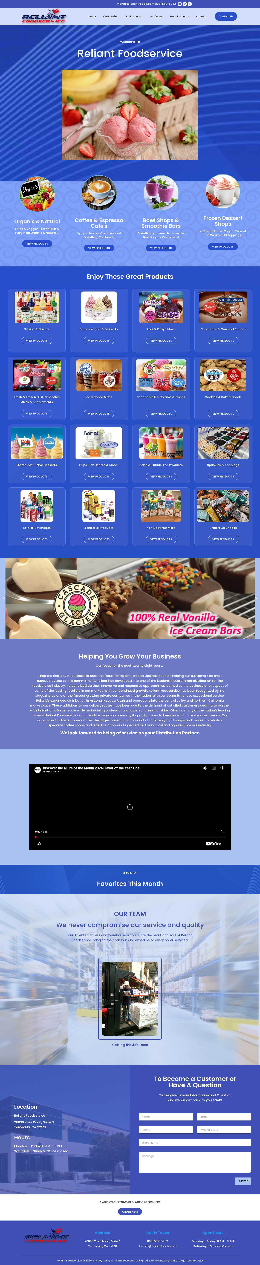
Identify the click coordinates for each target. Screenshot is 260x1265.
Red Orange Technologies (187, 1260)
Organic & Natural (37, 221)
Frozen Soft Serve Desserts (37, 465)
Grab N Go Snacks (223, 528)
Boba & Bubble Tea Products (161, 465)
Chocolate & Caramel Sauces (223, 329)
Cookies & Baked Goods (223, 397)
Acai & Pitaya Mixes (161, 329)
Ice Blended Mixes (99, 397)
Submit (243, 1181)
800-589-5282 (165, 4)
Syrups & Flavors (36, 329)
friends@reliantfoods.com (135, 4)
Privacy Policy (101, 1260)
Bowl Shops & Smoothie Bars (161, 223)
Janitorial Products (99, 528)
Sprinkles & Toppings (223, 465)
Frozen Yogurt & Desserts (99, 329)
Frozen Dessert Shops (222, 221)
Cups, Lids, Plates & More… (99, 465)
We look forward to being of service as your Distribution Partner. (130, 733)
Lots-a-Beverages (37, 528)
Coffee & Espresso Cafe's (99, 223)
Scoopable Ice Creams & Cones (161, 397)
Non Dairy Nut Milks (161, 528)
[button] (4, 598)
